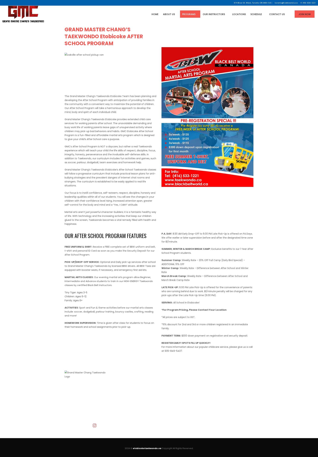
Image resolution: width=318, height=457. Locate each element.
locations (118, 394)
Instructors (119, 390)
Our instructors (214, 14)
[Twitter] (8, 2)
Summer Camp (170, 390)
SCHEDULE (256, 14)
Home (155, 14)
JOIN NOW (304, 14)
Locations (239, 14)
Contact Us (277, 14)
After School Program (173, 386)
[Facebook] (4, 2)
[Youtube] (12, 2)
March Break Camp (172, 394)
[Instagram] (16, 2)
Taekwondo (168, 383)
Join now (118, 398)
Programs (188, 14)
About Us (169, 14)
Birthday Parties (170, 398)
